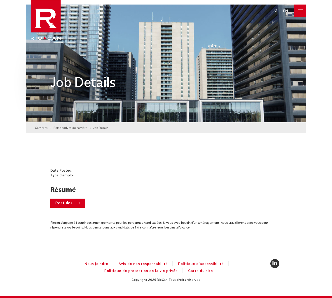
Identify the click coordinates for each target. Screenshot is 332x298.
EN (285, 10)
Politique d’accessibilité (201, 263)
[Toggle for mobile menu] (300, 11)
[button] (276, 10)
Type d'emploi (62, 175)
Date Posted (60, 170)
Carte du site (200, 270)
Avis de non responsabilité (143, 263)
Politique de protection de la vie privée (141, 270)
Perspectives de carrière (70, 128)
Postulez (64, 202)
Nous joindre (96, 263)
